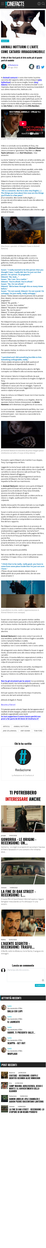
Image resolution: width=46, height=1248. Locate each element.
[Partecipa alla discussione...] (26, 975)
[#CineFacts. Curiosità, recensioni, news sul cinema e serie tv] (14, 5)
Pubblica (40, 985)
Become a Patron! (8, 704)
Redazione (13, 65)
